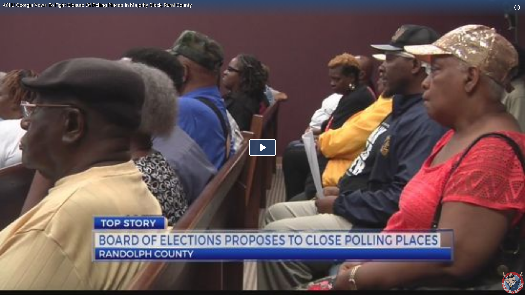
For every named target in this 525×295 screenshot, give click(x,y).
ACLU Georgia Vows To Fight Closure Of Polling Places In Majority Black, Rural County (97, 5)
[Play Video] (262, 147)
